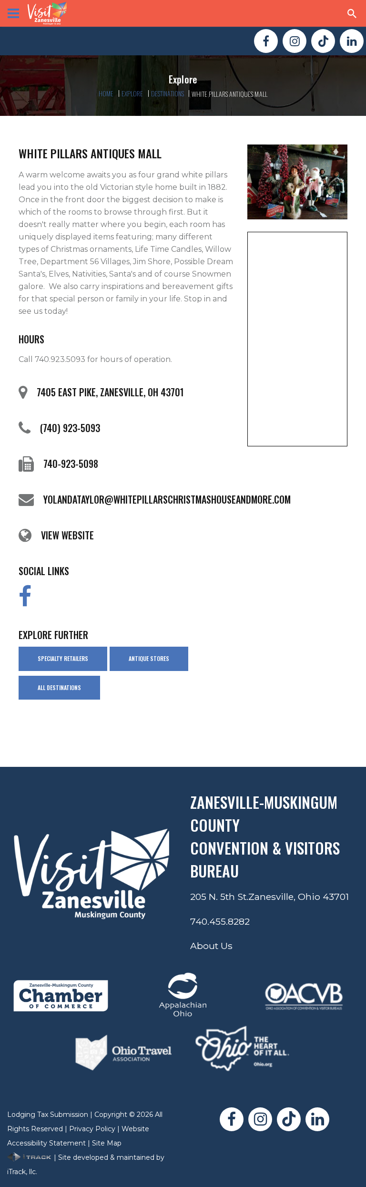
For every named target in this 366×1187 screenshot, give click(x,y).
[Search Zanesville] (352, 13)
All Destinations (59, 687)
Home (106, 93)
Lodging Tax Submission (47, 1114)
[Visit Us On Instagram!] (294, 41)
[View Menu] (13, 13)
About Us (211, 945)
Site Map (107, 1143)
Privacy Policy (92, 1129)
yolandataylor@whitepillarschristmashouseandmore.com (167, 499)
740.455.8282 (220, 921)
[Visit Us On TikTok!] (323, 41)
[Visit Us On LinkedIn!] (352, 41)
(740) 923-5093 (70, 428)
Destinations (167, 93)
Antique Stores (149, 658)
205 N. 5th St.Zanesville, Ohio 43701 (269, 896)
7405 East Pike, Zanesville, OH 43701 (110, 392)
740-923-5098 (70, 463)
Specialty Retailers (63, 658)
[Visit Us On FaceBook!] (266, 41)
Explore (132, 93)
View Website (67, 535)
